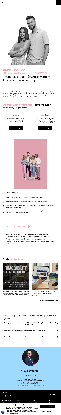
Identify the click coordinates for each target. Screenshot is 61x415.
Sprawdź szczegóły (16, 128)
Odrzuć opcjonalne (47, 411)
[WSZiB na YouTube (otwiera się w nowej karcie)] (54, 394)
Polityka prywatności (12, 413)
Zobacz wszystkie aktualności (49, 300)
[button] (3, 412)
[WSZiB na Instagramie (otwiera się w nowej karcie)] (57, 394)
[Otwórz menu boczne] (58, 2)
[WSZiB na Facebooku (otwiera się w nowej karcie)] (51, 394)
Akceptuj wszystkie (47, 406)
